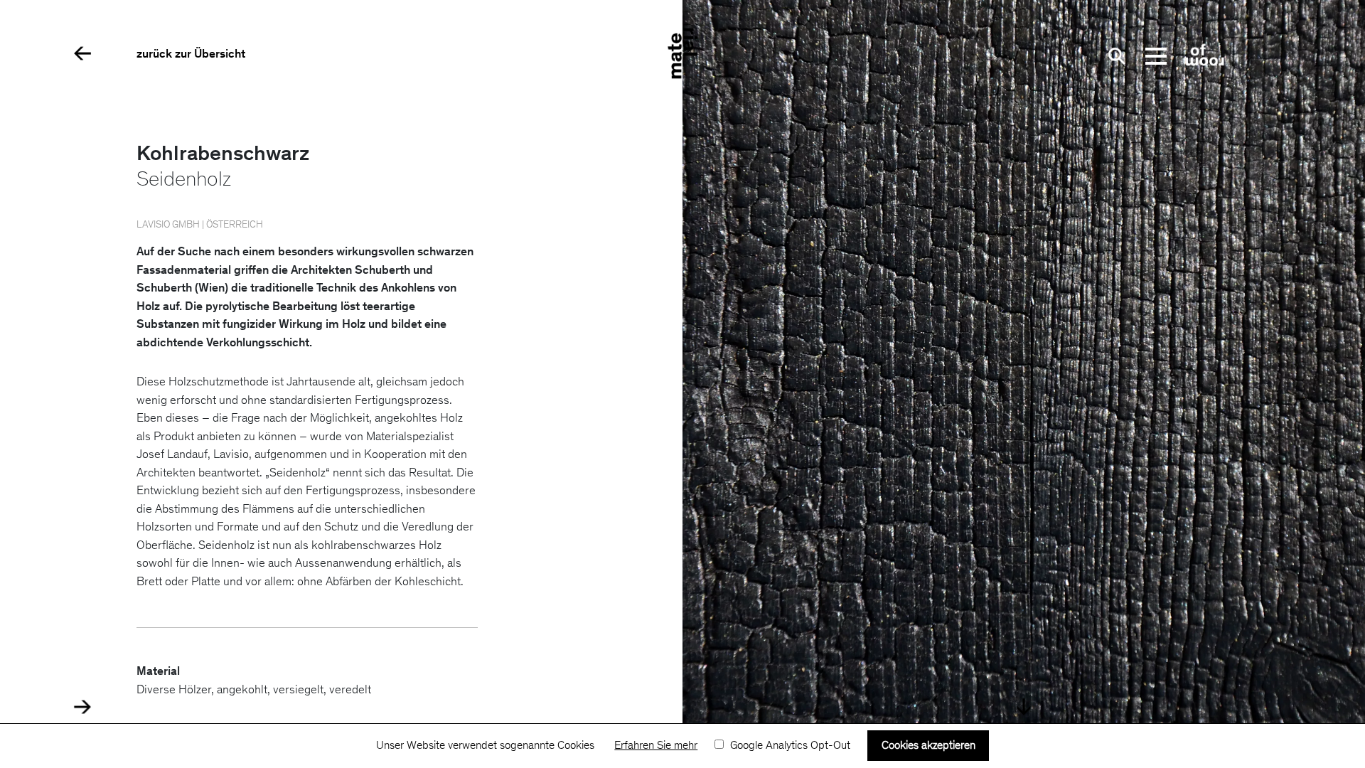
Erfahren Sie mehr (655, 746)
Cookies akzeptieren (928, 746)
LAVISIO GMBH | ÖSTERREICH (199, 225)
